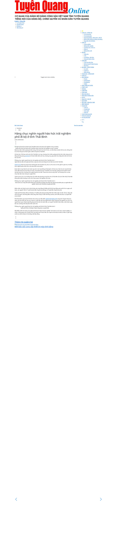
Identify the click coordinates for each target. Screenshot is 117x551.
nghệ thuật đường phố (51, 198)
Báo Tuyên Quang (19, 125)
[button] (92, 119)
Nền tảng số (20, 27)
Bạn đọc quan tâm (78, 125)
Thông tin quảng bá (24, 222)
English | (17, 21)
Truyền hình (21, 23)
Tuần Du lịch (18, 164)
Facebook (19, 128)
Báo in (19, 26)
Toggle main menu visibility (48, 77)
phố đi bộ (27, 156)
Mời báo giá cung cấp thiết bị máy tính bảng (34, 226)
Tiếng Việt (22, 21)
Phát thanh (21, 24)
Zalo (19, 130)
